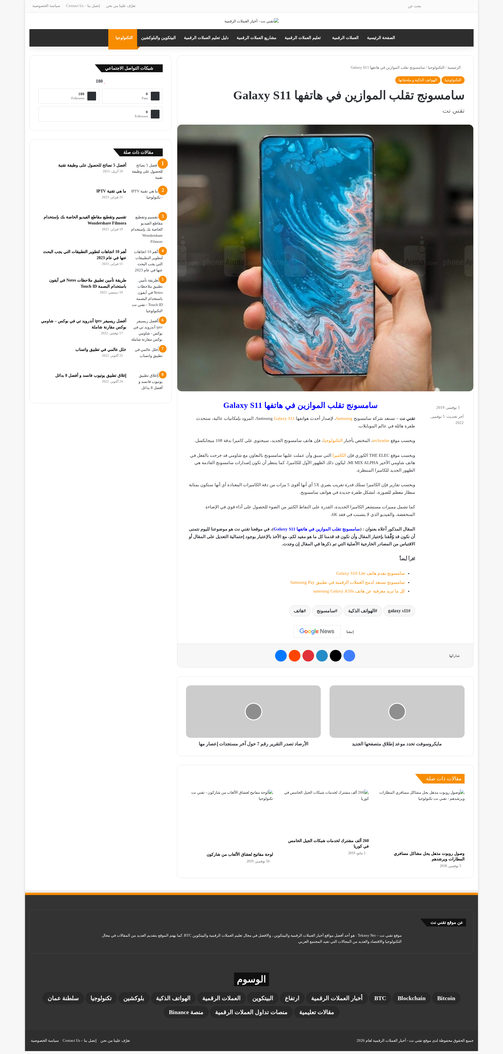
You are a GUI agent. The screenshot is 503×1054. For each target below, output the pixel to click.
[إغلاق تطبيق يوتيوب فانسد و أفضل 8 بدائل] (147, 383)
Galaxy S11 (284, 418)
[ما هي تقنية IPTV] (147, 199)
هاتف (299, 610)
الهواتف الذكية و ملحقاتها (417, 80)
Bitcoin (446, 998)
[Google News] (317, 631)
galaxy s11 (398, 610)
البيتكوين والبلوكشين (158, 38)
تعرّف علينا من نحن (121, 5)
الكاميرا (339, 455)
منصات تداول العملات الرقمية (251, 1012)
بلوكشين (133, 998)
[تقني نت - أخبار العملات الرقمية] (251, 20)
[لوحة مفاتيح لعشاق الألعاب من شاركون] (229, 819)
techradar (381, 440)
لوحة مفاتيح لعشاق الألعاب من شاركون (240, 854)
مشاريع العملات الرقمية (257, 38)
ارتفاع (292, 998)
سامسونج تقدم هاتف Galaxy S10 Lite (370, 573)
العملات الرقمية (345, 38)
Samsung (344, 418)
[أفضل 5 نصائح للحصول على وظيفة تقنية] (147, 173)
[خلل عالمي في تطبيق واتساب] (147, 357)
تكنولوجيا (101, 998)
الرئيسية (454, 67)
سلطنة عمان (63, 998)
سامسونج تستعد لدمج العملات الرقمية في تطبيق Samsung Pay (347, 582)
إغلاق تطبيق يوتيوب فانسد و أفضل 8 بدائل (90, 375)
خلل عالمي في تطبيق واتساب (100, 349)
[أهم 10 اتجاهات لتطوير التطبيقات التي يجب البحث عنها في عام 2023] (147, 261)
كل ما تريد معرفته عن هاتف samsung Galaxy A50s (359, 591)
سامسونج (326, 610)
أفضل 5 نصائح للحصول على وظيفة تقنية (92, 165)
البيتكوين (262, 998)
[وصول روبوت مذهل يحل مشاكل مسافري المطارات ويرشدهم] (421, 818)
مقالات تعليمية (316, 1012)
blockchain (412, 998)
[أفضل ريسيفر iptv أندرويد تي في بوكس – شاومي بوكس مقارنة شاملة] (147, 330)
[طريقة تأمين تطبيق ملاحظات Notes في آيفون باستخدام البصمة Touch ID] (147, 295)
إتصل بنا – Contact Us (83, 5)
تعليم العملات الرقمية (303, 38)
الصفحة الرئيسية (381, 38)
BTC (380, 998)
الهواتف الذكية (361, 610)
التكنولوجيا (124, 38)
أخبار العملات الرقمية (337, 998)
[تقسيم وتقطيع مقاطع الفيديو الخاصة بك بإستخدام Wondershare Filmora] (147, 229)
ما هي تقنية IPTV (111, 191)
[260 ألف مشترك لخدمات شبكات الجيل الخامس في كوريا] (325, 812)
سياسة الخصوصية (46, 5)
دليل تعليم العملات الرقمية (206, 38)
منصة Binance (186, 1012)
